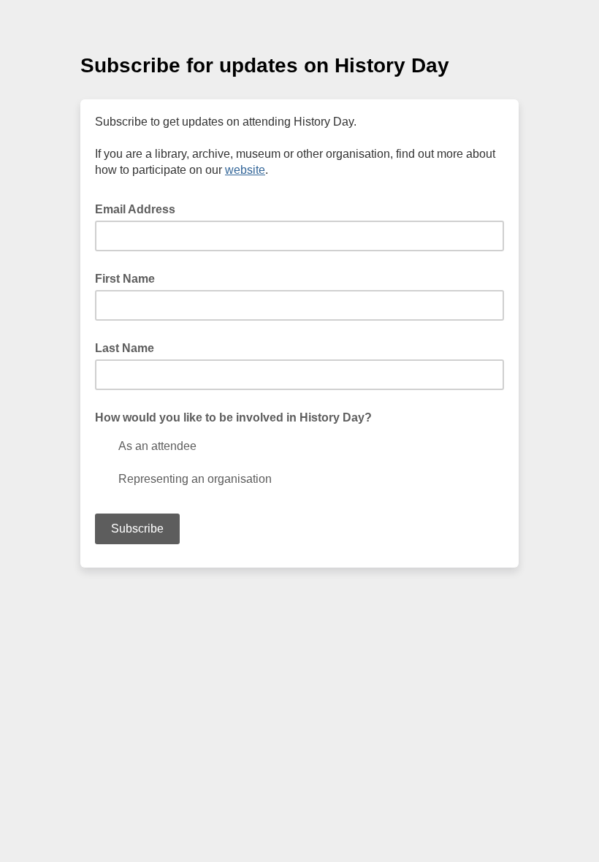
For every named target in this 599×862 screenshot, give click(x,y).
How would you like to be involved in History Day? (233, 417)
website (245, 170)
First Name (125, 278)
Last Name (124, 348)
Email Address (139, 208)
